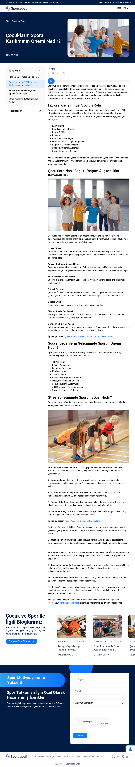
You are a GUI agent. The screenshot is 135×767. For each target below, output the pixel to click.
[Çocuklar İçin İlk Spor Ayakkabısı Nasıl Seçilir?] (71, 626)
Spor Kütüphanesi (72, 756)
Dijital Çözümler (53, 756)
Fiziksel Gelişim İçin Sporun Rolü (24, 77)
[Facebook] (49, 73)
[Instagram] (113, 756)
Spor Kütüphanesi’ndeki (69, 603)
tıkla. (57, 2)
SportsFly (39, 756)
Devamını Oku (64, 655)
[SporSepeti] (16, 8)
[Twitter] (53, 73)
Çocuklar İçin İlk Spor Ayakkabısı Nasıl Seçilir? (71, 648)
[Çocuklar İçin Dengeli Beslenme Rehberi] (107, 626)
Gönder (80, 735)
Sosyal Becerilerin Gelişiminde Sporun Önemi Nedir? (23, 92)
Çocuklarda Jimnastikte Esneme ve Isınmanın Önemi (89, 336)
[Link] (63, 73)
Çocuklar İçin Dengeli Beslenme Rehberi (106, 648)
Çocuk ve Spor (18, 21)
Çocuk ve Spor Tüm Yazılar (22, 641)
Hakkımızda (104, 2)
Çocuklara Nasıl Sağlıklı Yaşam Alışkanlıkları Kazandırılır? (23, 84)
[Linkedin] (58, 73)
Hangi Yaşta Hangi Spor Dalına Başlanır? (83, 521)
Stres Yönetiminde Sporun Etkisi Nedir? (23, 100)
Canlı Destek (117, 2)
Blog (8, 21)
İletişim (128, 2)
